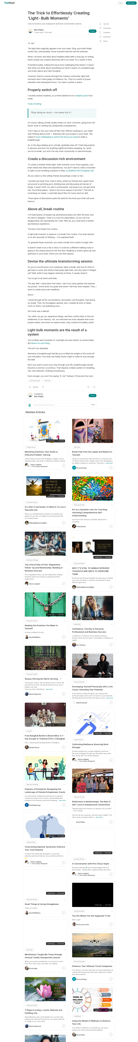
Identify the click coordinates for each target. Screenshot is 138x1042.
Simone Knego (81, 468)
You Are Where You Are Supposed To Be (91, 916)
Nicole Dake (80, 1035)
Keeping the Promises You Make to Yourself (41, 627)
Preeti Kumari (81, 526)
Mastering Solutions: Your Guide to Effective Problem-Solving (41, 453)
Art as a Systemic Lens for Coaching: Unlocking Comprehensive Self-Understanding (89, 512)
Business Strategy (32, 560)
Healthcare (77, 1016)
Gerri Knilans (80, 645)
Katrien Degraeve (35, 694)
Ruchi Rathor (80, 822)
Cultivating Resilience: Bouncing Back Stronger (90, 746)
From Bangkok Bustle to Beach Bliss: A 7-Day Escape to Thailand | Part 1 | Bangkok (45, 737)
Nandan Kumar (34, 747)
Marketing (77, 624)
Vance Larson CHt (82, 924)
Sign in (121, 3)
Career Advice (78, 740)
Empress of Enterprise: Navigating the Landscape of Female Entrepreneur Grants (45, 790)
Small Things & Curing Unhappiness (42, 904)
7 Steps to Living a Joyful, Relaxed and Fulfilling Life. (43, 1011)
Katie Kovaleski (81, 703)
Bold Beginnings (35, 805)
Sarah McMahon (34, 637)
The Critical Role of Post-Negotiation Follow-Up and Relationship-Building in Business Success (44, 568)
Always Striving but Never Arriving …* (43, 679)
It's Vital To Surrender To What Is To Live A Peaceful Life (45, 508)
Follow (92, 31)
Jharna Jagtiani (34, 584)
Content (29, 731)
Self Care (47, 380)
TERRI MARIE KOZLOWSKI (85, 587)
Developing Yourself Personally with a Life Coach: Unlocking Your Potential (92, 688)
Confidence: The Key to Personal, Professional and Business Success (89, 630)
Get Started (131, 3)
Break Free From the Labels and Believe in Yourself (92, 453)
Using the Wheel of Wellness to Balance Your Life (91, 1022)
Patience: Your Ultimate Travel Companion (92, 966)
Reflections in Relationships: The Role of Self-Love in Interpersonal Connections (91, 803)
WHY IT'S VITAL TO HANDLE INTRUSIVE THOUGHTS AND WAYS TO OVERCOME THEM (90, 571)
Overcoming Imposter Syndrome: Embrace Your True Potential (45, 848)
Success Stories (79, 859)
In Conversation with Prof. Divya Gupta (90, 864)
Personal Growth (35, 380)
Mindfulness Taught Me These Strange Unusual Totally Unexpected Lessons (43, 956)
